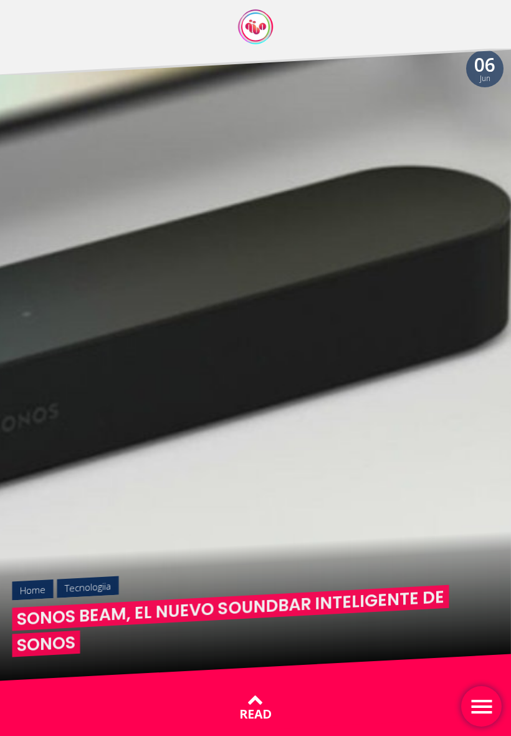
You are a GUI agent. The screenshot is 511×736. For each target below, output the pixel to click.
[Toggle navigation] (481, 706)
